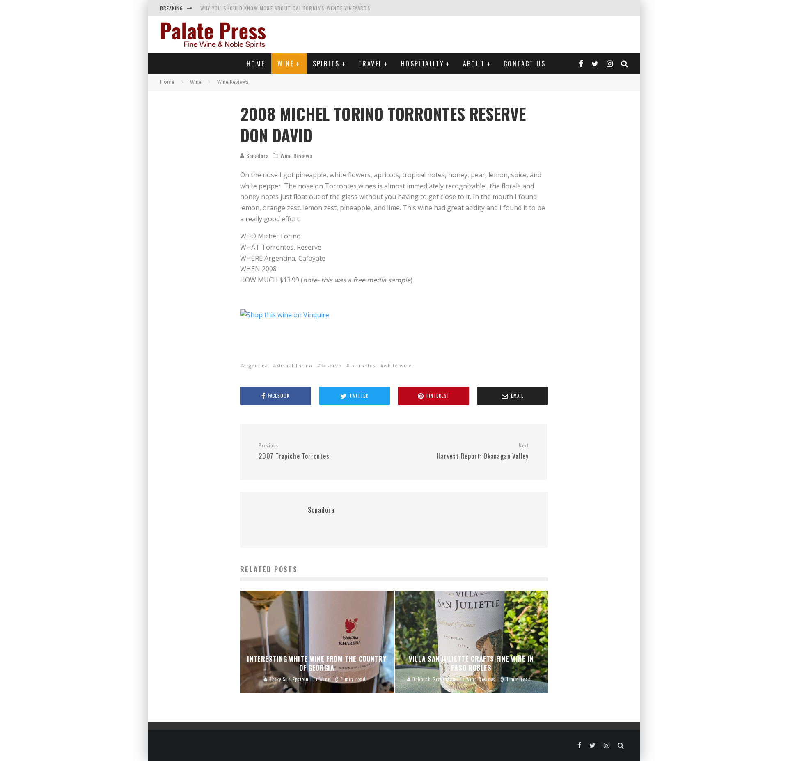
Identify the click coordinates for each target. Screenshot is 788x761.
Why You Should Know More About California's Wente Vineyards (285, 8)
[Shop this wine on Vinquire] (284, 314)
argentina (255, 365)
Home (256, 64)
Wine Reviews (296, 155)
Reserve (331, 365)
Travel (370, 64)
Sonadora (256, 155)
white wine (398, 365)
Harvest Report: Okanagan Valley (483, 451)
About (474, 64)
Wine (285, 64)
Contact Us (524, 64)
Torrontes (363, 365)
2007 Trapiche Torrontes (294, 451)
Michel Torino (294, 365)
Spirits (326, 64)
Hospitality (422, 64)
